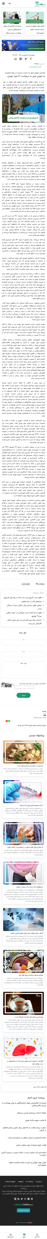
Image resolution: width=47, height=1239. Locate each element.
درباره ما (39, 1182)
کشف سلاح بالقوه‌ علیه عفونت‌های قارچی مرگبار (27, 933)
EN (9, 4)
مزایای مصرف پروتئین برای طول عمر (31, 975)
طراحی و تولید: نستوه (22, 1222)
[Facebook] (31, 59)
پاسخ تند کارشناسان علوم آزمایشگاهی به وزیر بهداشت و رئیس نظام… (18, 29)
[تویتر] (21, 1199)
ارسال (23, 695)
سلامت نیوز (35, 4)
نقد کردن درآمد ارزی (40, 1087)
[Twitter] (25, 59)
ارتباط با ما (29, 1182)
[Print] (15, 59)
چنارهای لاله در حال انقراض (31, 601)
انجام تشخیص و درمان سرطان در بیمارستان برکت (27, 1137)
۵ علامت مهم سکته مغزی (35, 1120)
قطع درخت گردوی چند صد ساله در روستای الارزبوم (23, 597)
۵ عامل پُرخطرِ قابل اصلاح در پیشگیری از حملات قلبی (25, 847)
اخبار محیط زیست (35, 67)
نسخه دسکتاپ (23, 1210)
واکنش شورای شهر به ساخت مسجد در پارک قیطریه (25, 73)
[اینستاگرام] (25, 1199)
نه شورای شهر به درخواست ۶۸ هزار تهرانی (26, 76)
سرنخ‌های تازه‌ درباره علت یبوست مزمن (29, 887)
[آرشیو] (15, 1199)
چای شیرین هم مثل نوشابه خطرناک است (29, 1017)
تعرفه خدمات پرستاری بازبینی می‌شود (31, 1113)
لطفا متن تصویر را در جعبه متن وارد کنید (32, 684)
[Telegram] (20, 59)
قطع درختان (25, 584)
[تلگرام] (28, 1199)
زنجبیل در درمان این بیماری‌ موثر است (30, 766)
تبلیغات (20, 1182)
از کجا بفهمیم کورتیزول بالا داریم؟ (31, 805)
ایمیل (23, 651)
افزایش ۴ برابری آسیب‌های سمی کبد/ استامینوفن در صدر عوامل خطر (25, 1062)
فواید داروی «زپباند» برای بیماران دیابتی (31, 1145)
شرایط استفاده (10, 1182)
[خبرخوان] (18, 1199)
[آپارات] (31, 1199)
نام (23, 640)
